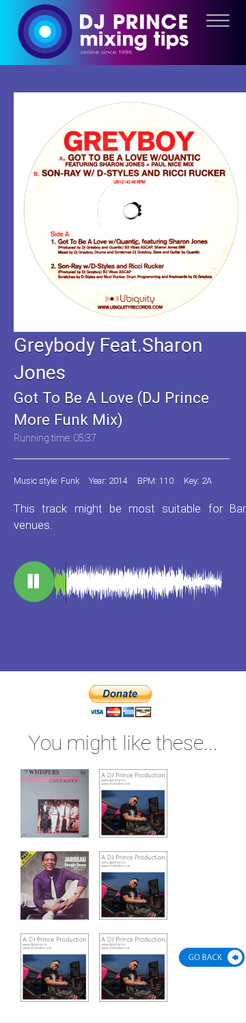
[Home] (123, 43)
